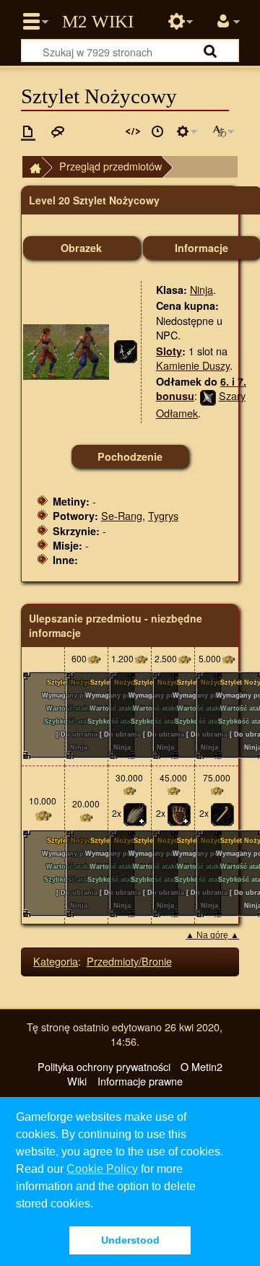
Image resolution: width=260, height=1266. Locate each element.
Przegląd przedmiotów (110, 165)
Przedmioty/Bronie (129, 960)
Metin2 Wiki (98, 21)
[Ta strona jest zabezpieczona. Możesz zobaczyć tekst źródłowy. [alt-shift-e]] (133, 131)
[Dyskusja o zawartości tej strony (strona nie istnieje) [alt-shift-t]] (58, 131)
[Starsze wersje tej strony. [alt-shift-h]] (157, 131)
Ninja (201, 289)
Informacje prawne (140, 1080)
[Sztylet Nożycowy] (125, 349)
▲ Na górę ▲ (212, 935)
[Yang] (94, 658)
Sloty (169, 351)
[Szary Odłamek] (208, 395)
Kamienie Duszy (193, 365)
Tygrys (163, 515)
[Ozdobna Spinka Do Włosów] (222, 813)
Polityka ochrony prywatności (104, 1066)
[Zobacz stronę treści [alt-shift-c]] (28, 131)
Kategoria (55, 960)
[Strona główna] (31, 167)
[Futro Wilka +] (135, 813)
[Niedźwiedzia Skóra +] (179, 813)
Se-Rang (121, 515)
